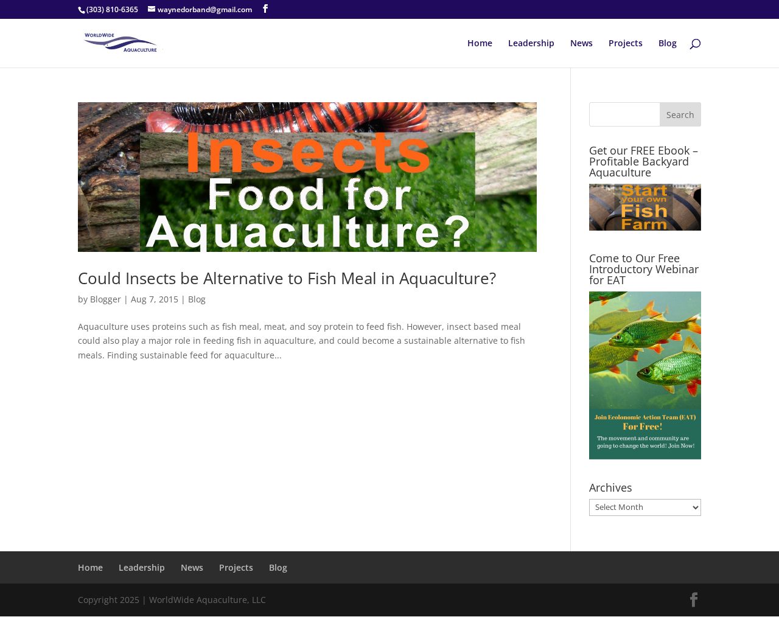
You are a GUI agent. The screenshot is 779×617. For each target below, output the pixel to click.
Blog (667, 44)
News (581, 44)
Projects (626, 44)
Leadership (531, 44)
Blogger (105, 299)
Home (479, 44)
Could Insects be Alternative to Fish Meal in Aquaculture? (287, 278)
